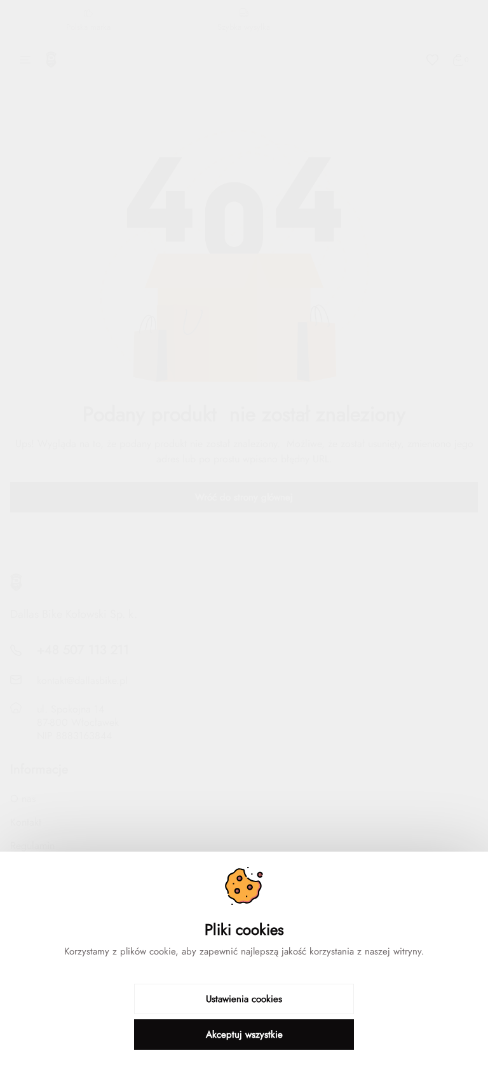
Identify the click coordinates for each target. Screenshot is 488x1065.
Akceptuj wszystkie (244, 1035)
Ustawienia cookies (244, 999)
